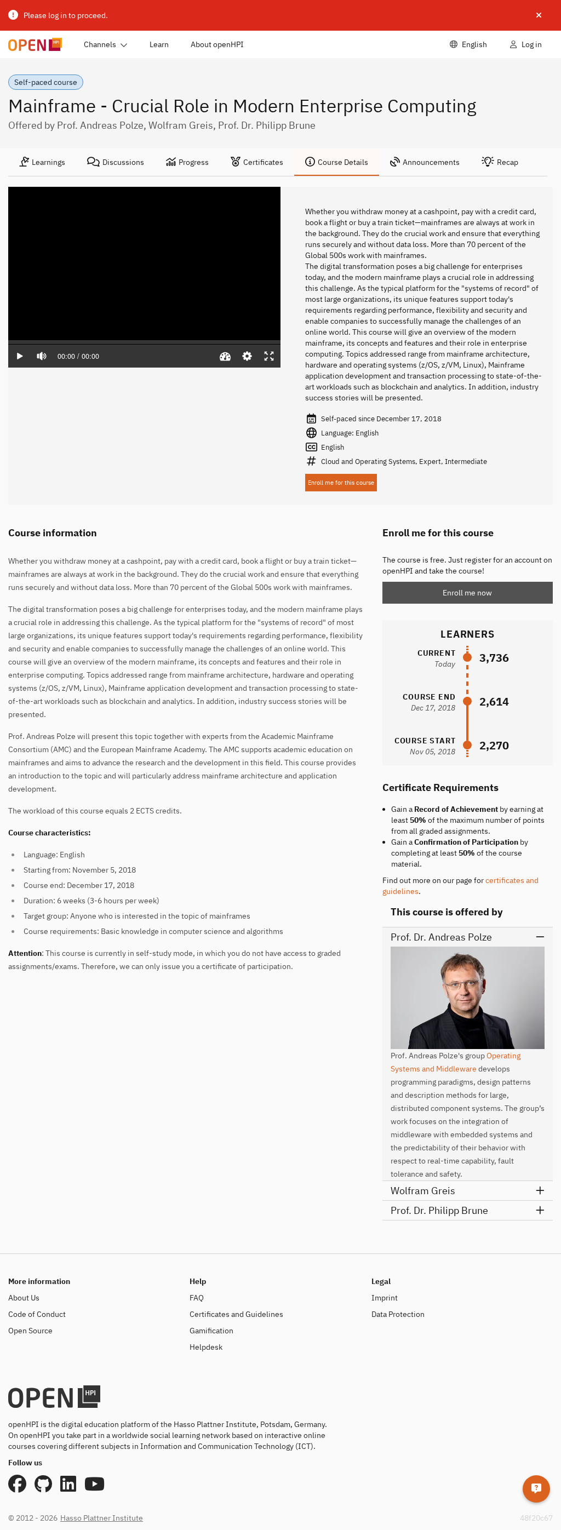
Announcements (431, 162)
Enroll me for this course (341, 482)
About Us (23, 1298)
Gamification (211, 1331)
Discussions (123, 162)
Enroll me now (467, 593)
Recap (507, 162)
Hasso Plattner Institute (101, 1518)
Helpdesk (206, 1347)
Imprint (384, 1298)
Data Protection (398, 1314)
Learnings (48, 162)
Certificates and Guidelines (236, 1314)
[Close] (539, 15)
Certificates (263, 162)
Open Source (30, 1331)
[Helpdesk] (536, 1489)
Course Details (343, 162)
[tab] (42, 162)
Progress (194, 162)
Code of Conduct (37, 1314)
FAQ (197, 1298)
